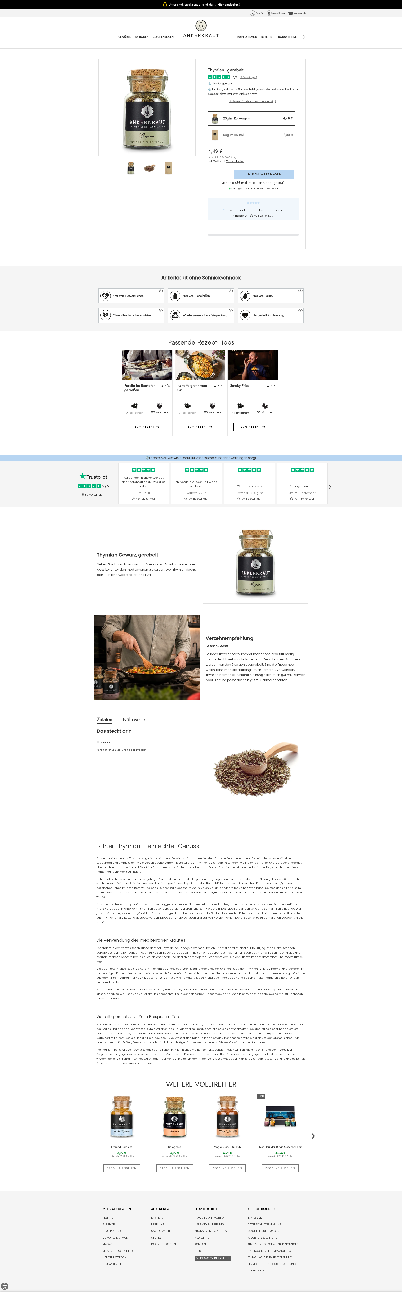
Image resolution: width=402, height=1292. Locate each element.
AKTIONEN (141, 40)
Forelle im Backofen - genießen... (140, 388)
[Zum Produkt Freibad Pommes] (121, 1116)
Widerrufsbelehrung (262, 1238)
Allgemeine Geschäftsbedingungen (273, 1244)
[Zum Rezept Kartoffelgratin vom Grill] (200, 365)
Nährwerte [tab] (134, 719)
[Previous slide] (89, 396)
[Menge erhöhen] (228, 174)
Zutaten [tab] (104, 719)
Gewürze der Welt (116, 1238)
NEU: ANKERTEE (112, 1264)
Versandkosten (235, 161)
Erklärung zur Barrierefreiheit (269, 1257)
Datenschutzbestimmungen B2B (270, 1251)
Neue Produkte (113, 1231)
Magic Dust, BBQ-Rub (227, 1147)
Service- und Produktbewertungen (273, 1264)
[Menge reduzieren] (212, 174)
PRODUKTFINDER (287, 40)
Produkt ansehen (122, 1168)
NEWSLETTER (203, 1238)
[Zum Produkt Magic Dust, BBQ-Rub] (227, 1116)
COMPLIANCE (255, 1271)
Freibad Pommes (121, 1147)
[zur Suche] (304, 39)
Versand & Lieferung (209, 1224)
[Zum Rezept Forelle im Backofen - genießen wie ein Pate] (147, 365)
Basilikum (161, 883)
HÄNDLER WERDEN (114, 1257)
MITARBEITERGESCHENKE (118, 1251)
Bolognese (174, 1147)
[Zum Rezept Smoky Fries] (253, 365)
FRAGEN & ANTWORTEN (210, 1218)
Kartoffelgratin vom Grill (192, 388)
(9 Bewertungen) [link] (248, 77)
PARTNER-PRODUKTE (164, 1244)
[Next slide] (313, 396)
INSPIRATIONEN (247, 40)
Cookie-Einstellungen (263, 1231)
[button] (131, 295)
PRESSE (199, 1251)
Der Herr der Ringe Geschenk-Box (280, 1147)
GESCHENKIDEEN (163, 40)
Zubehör (109, 1224)
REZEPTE (266, 40)
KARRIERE (157, 1218)
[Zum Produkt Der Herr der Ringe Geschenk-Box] (280, 1116)
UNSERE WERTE (161, 1231)
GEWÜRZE (124, 40)
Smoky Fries (239, 385)
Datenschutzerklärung (264, 1224)
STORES (156, 1238)
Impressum (255, 1218)
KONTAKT (200, 1244)
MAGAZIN (109, 1244)
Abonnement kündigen (211, 1231)
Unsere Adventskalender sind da (193, 4)
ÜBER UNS (157, 1224)
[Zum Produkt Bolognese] (174, 1116)
